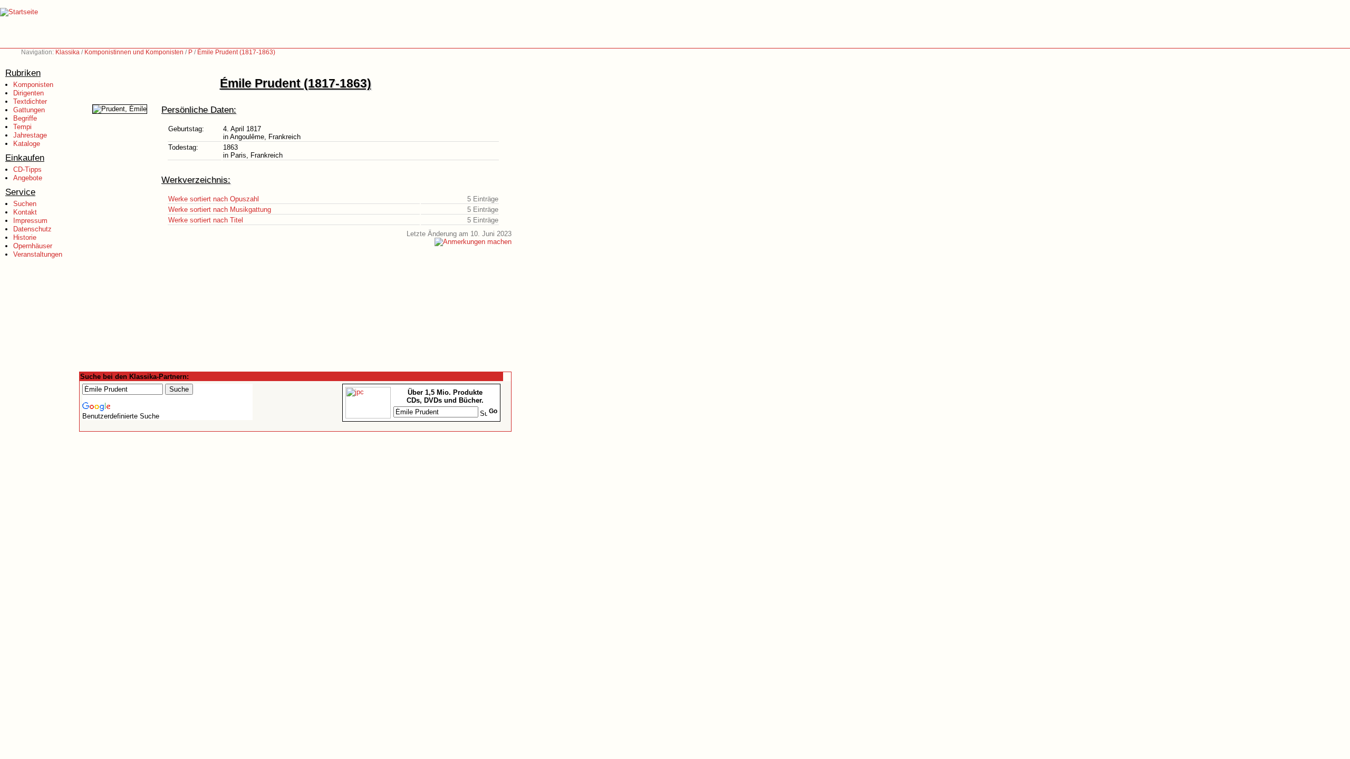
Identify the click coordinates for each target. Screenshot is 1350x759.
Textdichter (30, 101)
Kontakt (25, 212)
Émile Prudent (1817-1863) (236, 52)
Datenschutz (32, 229)
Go (493, 411)
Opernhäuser (32, 246)
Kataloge (26, 144)
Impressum (30, 221)
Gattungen (29, 110)
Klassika (67, 52)
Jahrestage (30, 135)
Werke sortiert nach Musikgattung (219, 209)
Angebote (27, 178)
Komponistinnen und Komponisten (134, 52)
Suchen (24, 204)
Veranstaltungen (37, 254)
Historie (24, 237)
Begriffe (25, 118)
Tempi (22, 127)
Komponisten (33, 85)
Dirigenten (28, 93)
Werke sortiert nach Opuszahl (213, 199)
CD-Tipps (27, 169)
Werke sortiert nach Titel (205, 220)
